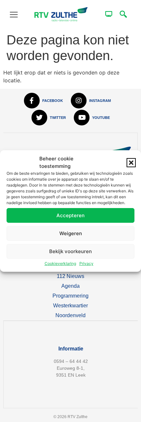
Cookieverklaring (60, 263)
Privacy (86, 263)
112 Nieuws (70, 276)
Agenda (70, 286)
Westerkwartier (70, 305)
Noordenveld (70, 315)
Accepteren (70, 215)
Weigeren (70, 233)
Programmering (70, 296)
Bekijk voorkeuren (70, 251)
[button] (131, 162)
